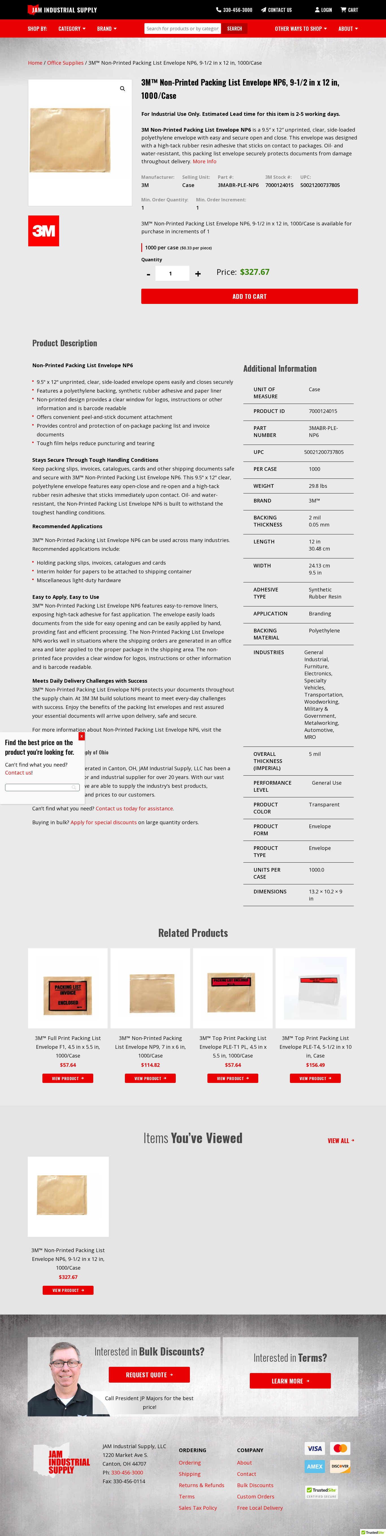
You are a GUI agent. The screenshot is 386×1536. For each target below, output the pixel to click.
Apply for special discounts (104, 822)
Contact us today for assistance (134, 808)
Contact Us (280, 9)
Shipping (190, 1473)
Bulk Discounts (255, 1485)
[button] (123, 89)
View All (338, 1140)
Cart (353, 9)
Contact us (18, 772)
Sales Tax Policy (198, 1507)
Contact (246, 1473)
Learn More (287, 1380)
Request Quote (146, 1374)
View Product (66, 1290)
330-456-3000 (237, 9)
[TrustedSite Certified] (322, 1492)
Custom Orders (255, 1496)
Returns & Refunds (201, 1485)
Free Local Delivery (260, 1507)
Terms (187, 1496)
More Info (204, 161)
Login (326, 9)
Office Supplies (65, 62)
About (244, 1462)
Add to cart (250, 296)
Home (35, 62)
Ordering (190, 1462)
